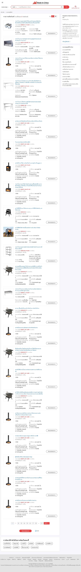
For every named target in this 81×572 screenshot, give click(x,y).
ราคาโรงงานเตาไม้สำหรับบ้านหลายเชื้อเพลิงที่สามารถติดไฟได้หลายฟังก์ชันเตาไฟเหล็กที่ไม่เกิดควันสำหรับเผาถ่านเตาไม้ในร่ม (28, 185)
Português (45, 559)
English (8, 559)
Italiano (50, 559)
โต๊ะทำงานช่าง (66, 74)
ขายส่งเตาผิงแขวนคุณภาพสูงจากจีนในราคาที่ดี (26, 436)
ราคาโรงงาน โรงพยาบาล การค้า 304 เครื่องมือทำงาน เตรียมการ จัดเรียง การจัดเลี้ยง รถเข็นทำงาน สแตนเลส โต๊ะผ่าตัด (28, 82)
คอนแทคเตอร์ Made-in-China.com (51, 557)
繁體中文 (19, 559)
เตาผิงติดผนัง (7, 547)
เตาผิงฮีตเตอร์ (39, 543)
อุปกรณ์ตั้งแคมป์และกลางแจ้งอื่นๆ (70, 79)
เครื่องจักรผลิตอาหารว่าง (68, 67)
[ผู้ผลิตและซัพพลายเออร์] (40, 2)
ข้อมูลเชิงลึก (69, 557)
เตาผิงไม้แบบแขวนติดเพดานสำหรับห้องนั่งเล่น (26, 327)
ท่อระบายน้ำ (65, 59)
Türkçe (35, 560)
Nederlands (72, 559)
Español (34, 559)
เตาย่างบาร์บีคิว (66, 76)
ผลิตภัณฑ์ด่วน (62, 557)
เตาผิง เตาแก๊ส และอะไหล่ (68, 54)
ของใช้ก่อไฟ (7, 543)
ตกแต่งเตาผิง (35, 547)
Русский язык (57, 559)
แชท (38, 531)
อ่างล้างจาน (65, 57)
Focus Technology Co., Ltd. (41, 563)
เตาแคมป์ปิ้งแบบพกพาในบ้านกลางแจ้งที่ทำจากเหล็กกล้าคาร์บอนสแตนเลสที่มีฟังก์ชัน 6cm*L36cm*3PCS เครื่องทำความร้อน (28, 268)
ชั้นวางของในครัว (66, 62)
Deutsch (39, 559)
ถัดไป (47, 523)
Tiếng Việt (41, 560)
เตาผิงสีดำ (16, 547)
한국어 (63, 559)
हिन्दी (78, 559)
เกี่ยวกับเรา (11, 557)
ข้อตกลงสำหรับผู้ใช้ (26, 557)
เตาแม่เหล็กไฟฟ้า (66, 50)
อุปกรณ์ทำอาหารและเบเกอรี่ (69, 64)
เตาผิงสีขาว (49, 543)
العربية (67, 559)
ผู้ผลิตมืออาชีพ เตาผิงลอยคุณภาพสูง (23, 457)
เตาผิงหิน (31, 543)
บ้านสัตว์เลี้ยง (65, 81)
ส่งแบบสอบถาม (51, 33)
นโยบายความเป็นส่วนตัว (37, 557)
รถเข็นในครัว (65, 71)
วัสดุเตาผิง (15, 543)
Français (29, 559)
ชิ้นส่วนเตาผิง (25, 547)
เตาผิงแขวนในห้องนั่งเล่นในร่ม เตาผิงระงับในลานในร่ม (28, 121)
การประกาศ (17, 557)
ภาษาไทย (31, 560)
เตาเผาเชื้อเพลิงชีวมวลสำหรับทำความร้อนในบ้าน (27, 308)
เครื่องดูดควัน (65, 52)
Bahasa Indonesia (48, 560)
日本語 (24, 559)
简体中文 (14, 559)
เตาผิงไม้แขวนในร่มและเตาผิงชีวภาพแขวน (25, 500)
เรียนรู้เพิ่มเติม (66, 41)
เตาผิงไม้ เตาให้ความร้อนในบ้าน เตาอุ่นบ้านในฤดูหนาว (28, 163)
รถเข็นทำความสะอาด (67, 69)
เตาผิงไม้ (23, 543)
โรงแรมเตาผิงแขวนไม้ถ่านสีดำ (22, 142)
